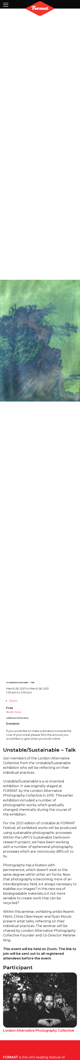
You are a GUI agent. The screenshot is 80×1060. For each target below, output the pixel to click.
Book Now (13, 737)
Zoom (13, 726)
